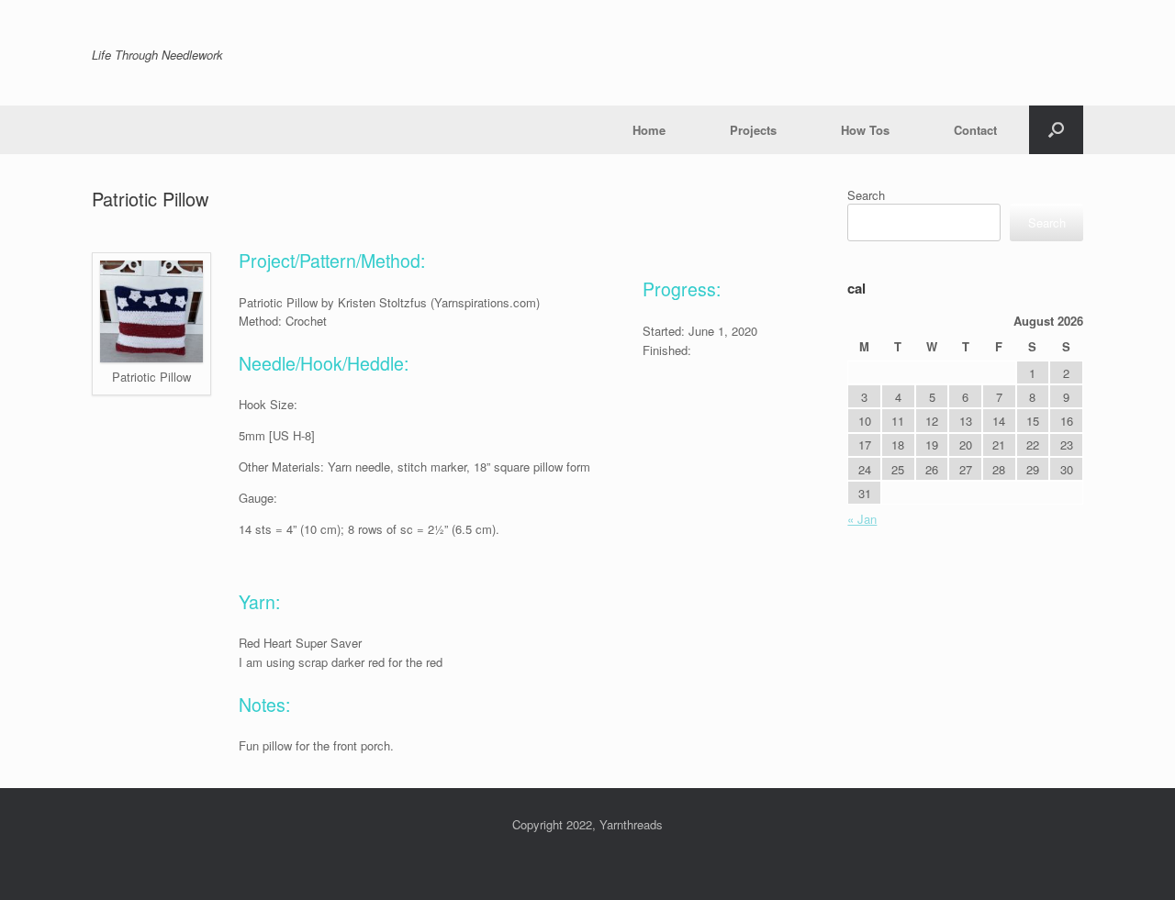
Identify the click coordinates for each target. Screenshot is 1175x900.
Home (649, 130)
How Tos (865, 130)
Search (866, 195)
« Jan (862, 519)
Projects (753, 130)
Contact (975, 130)
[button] (1056, 130)
